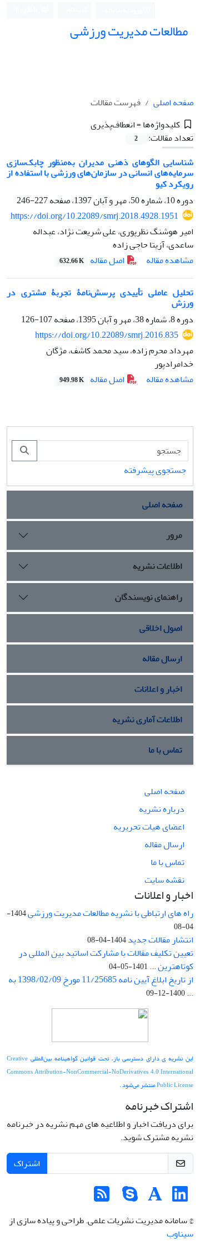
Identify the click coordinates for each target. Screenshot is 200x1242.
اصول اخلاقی (160, 628)
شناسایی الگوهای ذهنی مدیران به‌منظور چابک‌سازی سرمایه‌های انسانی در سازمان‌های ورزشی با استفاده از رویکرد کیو (100, 173)
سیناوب (180, 1233)
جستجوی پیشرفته (155, 470)
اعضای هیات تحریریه (148, 826)
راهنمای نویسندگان (148, 597)
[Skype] (130, 1197)
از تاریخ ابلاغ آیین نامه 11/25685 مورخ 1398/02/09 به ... (100, 986)
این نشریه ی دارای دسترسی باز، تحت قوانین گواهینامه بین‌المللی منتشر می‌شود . (100, 1072)
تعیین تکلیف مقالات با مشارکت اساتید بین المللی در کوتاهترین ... (105, 960)
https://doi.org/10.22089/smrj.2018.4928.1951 (94, 216)
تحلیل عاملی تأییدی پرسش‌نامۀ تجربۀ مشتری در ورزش (100, 297)
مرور (174, 535)
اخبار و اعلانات (158, 689)
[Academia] (155, 1197)
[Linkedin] (180, 1197)
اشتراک (27, 1163)
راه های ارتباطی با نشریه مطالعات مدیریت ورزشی (110, 913)
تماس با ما (165, 749)
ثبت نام (77, 9)
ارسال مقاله (162, 658)
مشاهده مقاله (169, 260)
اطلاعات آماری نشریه (147, 719)
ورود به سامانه (123, 10)
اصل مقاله (92, 260)
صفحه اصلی (173, 102)
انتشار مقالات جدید (160, 939)
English (27, 10)
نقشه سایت (164, 880)
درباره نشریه (161, 809)
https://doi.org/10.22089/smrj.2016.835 (106, 335)
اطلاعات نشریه (157, 566)
